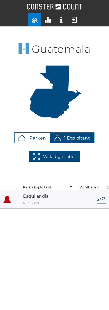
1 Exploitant (77, 138)
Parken (37, 138)
